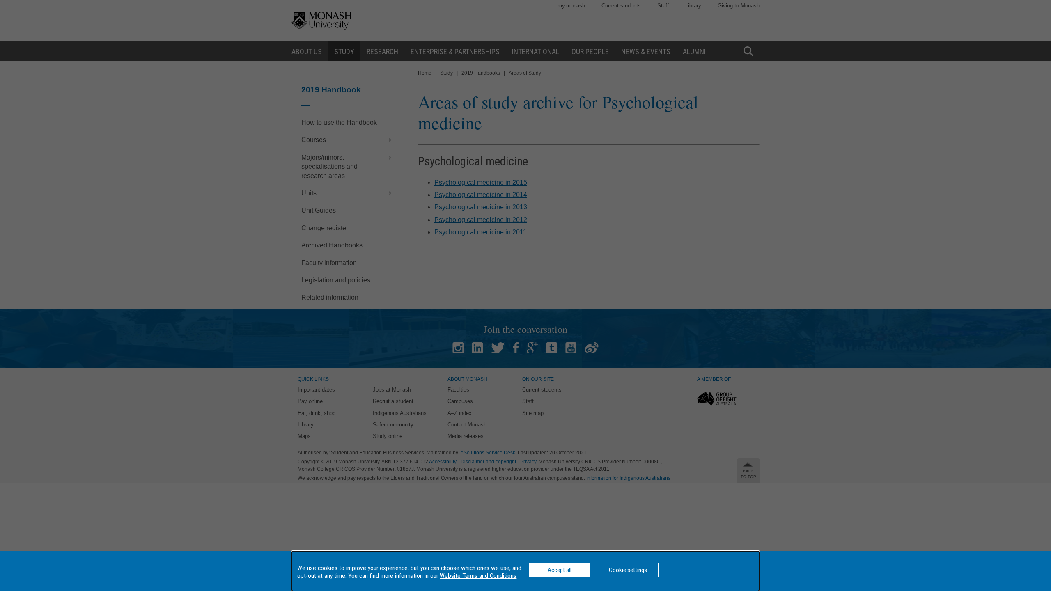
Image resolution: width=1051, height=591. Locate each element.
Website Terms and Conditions (478, 576)
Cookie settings (628, 570)
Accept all (559, 570)
